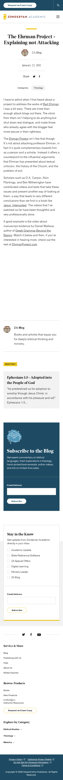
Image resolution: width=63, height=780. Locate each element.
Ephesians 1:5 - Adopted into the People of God (31, 389)
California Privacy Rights (39, 759)
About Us (8, 667)
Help (6, 662)
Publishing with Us (12, 658)
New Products (10, 695)
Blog (6, 653)
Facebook (39, 76)
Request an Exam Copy (20, 5)
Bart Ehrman (51, 104)
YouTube (39, 634)
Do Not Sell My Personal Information (31, 762)
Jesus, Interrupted (15, 205)
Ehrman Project (18, 139)
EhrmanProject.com (24, 244)
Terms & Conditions (31, 765)
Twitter (34, 76)
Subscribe (16, 501)
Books (6, 690)
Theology (38, 87)
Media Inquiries (11, 672)
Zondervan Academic (25, 16)
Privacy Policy (16, 759)
